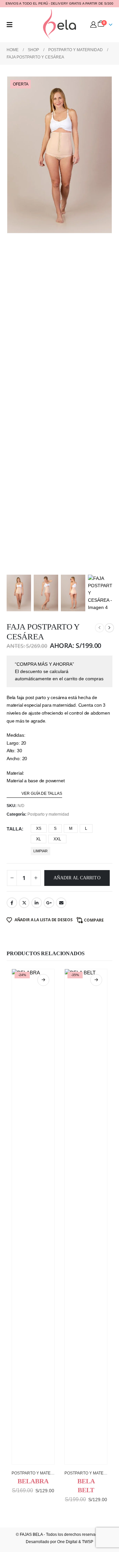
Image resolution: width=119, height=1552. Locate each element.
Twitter (24, 902)
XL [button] (38, 839)
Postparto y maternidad (48, 814)
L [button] (86, 828)
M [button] (70, 828)
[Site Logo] (59, 25)
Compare (94, 920)
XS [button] (38, 828)
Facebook (12, 902)
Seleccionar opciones (43, 980)
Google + (49, 902)
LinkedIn (36, 902)
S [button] (55, 828)
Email (61, 902)
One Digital (67, 1541)
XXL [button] (57, 839)
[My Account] (93, 24)
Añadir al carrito (77, 877)
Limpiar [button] (40, 851)
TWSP (87, 1541)
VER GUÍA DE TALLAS (41, 793)
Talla (14, 828)
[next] (109, 627)
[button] (10, 24)
